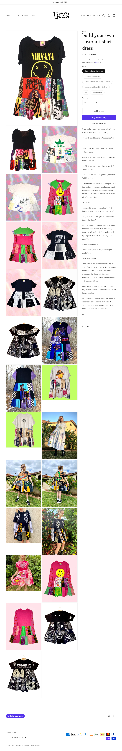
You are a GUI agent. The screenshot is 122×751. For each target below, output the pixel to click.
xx (87, 93)
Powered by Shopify (22, 745)
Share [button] (87, 327)
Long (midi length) (93, 77)
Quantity (85, 98)
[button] (103, 15)
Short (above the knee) (94, 71)
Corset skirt (98, 93)
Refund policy (35, 745)
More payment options (99, 123)
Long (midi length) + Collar (97, 87)
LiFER (14, 745)
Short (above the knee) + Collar (98, 82)
